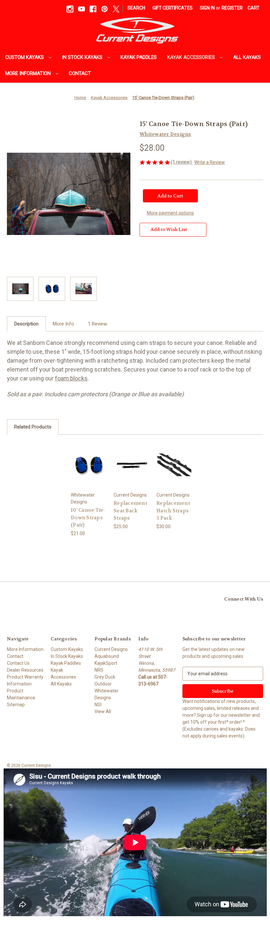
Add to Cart (88, 464)
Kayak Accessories (191, 57)
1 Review (97, 324)
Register (232, 8)
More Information (28, 73)
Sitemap (16, 704)
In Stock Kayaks (83, 57)
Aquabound (106, 656)
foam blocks (71, 378)
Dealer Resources (25, 670)
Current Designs (111, 649)
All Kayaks (247, 57)
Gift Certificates (172, 8)
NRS (98, 670)
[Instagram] (70, 9)
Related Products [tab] (32, 427)
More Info (63, 324)
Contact (80, 73)
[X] (116, 9)
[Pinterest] (104, 9)
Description (26, 324)
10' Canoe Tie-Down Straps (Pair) (88, 517)
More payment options (170, 213)
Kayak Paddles (139, 57)
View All (102, 711)
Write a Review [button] (209, 162)
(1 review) (182, 162)
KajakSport (105, 663)
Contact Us (18, 663)
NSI (97, 704)
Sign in (207, 8)
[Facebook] (93, 9)
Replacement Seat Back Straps (130, 510)
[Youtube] (81, 9)
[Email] (154, 262)
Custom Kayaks (25, 57)
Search (136, 8)
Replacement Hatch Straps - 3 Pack (174, 510)
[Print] (165, 262)
